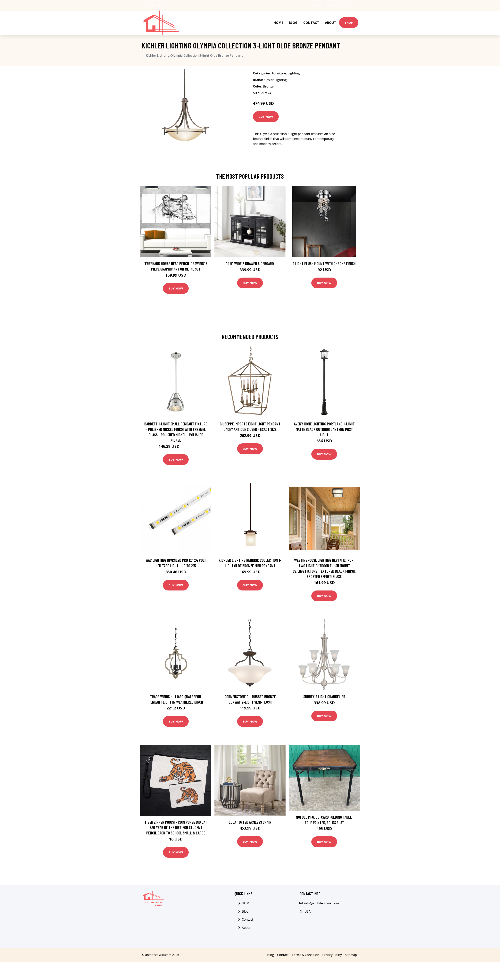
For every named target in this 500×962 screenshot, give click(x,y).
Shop (349, 22)
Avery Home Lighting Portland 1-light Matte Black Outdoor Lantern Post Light (324, 429)
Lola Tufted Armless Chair (250, 822)
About (330, 23)
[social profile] (160, 5)
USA (318, 5)
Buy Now (266, 117)
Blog (293, 23)
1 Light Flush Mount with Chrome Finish (324, 263)
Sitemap (351, 955)
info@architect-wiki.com (340, 5)
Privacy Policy (332, 955)
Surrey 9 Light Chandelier (324, 696)
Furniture (279, 73)
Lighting (294, 73)
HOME (278, 23)
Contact (311, 23)
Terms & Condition (305, 955)
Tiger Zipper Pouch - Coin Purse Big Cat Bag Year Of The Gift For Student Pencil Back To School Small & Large (176, 827)
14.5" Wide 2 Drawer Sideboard (250, 263)
